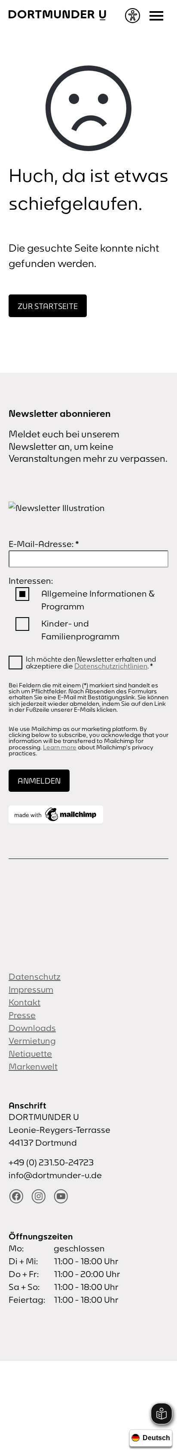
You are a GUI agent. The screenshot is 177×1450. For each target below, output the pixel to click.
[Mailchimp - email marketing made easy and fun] (56, 814)
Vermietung (32, 1040)
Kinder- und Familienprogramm (80, 630)
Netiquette (30, 1053)
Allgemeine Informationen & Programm (97, 600)
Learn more (59, 747)
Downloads (32, 1027)
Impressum (31, 989)
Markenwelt (33, 1066)
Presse (22, 1015)
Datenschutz (35, 976)
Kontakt (24, 1002)
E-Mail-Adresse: (44, 543)
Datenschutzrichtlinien (110, 666)
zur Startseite (48, 306)
